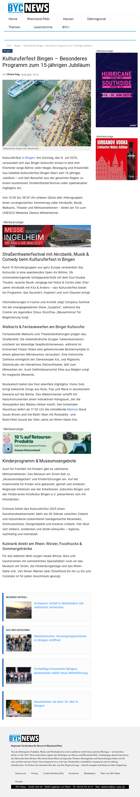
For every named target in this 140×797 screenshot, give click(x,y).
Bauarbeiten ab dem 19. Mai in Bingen (56, 703)
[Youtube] (51, 35)
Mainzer (72, 409)
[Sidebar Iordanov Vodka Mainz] (117, 179)
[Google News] (60, 35)
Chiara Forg (13, 74)
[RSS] (26, 35)
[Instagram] (17, 35)
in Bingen (28, 157)
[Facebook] (8, 35)
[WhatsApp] (43, 35)
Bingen (17, 45)
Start (9, 45)
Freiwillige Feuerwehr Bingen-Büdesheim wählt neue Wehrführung (61, 671)
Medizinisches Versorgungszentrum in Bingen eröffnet (60, 638)
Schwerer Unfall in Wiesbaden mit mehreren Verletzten (58, 605)
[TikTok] (34, 35)
